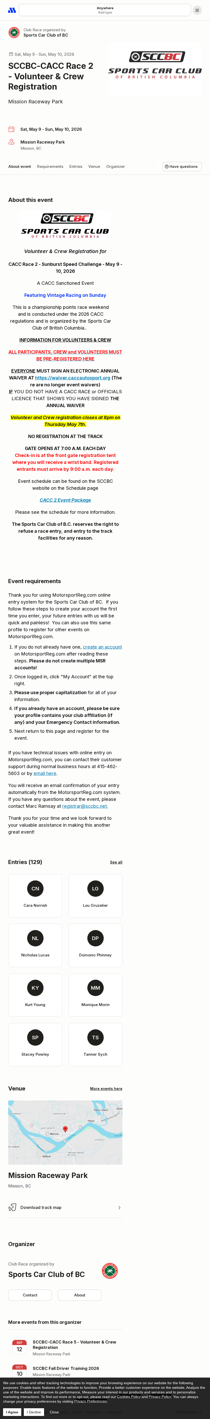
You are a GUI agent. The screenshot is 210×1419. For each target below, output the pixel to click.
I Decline (34, 1412)
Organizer (115, 166)
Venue (94, 166)
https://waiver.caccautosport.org (72, 377)
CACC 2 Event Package (65, 500)
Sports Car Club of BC (46, 35)
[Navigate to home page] (12, 10)
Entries (75, 166)
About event (19, 166)
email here (45, 773)
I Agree (12, 1412)
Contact (30, 1295)
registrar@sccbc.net (84, 806)
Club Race (33, 29)
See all (116, 862)
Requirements (50, 166)
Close (54, 1412)
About (79, 1295)
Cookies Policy (129, 1396)
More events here (106, 1088)
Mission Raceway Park (35, 102)
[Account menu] (197, 10)
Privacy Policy (160, 1396)
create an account (102, 647)
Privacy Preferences (90, 1401)
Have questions (184, 166)
